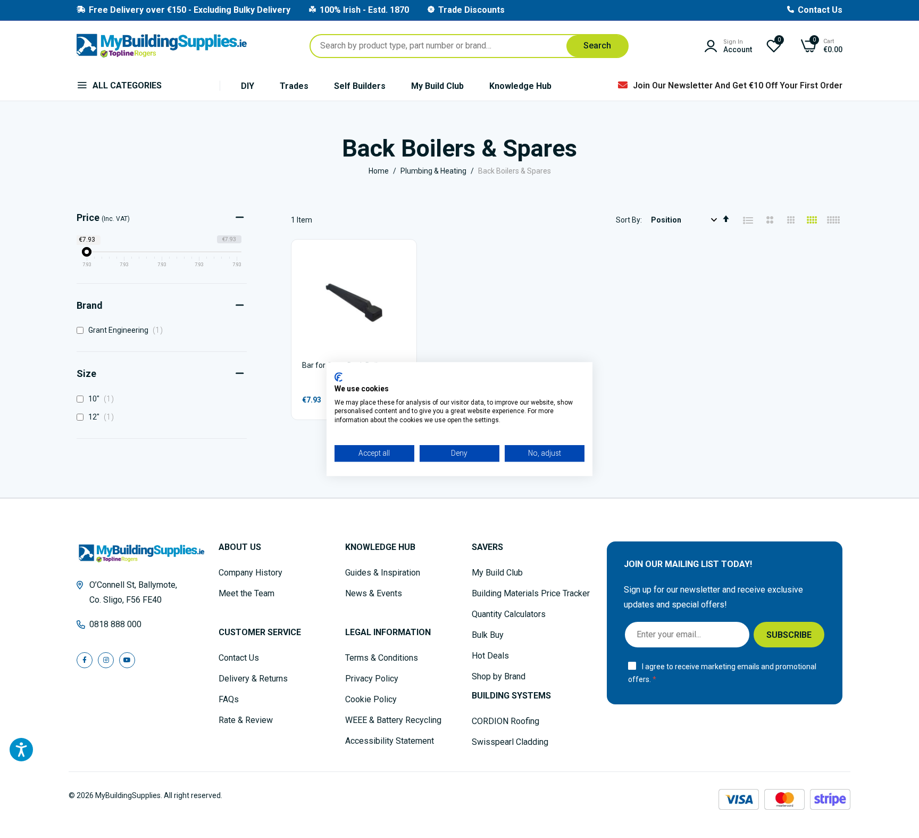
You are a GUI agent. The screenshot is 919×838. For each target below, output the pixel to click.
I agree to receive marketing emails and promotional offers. (722, 673)
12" (103, 417)
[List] (748, 220)
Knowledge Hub (520, 86)
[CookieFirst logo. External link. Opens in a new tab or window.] (338, 377)
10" (103, 399)
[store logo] (162, 46)
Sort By (628, 220)
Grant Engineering (128, 330)
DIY (247, 86)
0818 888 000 (115, 624)
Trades (294, 86)
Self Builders (360, 86)
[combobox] (469, 46)
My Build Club (437, 86)
